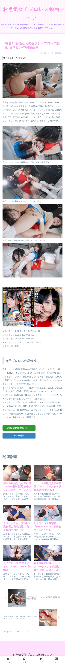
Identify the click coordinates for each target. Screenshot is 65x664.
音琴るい (22, 58)
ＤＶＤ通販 (19, 435)
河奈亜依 (9, 58)
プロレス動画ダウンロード (19, 428)
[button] (58, 467)
